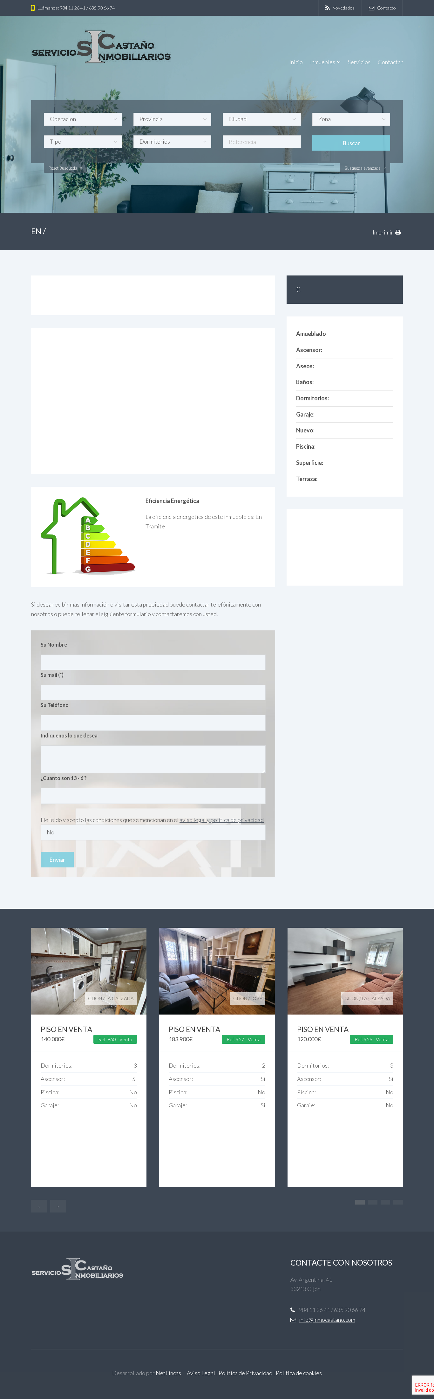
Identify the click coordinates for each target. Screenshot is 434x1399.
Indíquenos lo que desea (69, 735)
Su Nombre (54, 645)
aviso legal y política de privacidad (222, 819)
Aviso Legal (201, 1372)
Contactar (390, 61)
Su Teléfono (55, 705)
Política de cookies (299, 1372)
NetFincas (168, 1372)
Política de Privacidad (245, 1372)
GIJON (95, 998)
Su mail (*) (52, 675)
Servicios (359, 61)
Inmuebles (322, 61)
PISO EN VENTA (66, 1029)
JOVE (256, 998)
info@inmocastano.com (327, 1319)
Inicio (296, 61)
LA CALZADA (119, 998)
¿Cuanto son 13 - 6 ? (64, 778)
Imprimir (383, 232)
